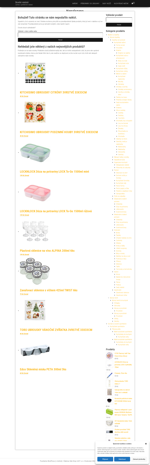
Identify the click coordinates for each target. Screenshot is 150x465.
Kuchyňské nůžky (121, 69)
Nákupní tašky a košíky (121, 157)
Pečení (116, 170)
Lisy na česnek (123, 123)
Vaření (75, 3)
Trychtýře (121, 118)
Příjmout (105, 459)
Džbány (118, 243)
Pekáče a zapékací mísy (124, 191)
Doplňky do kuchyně (118, 40)
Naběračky (121, 149)
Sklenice (119, 264)
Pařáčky (120, 115)
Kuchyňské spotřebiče (117, 326)
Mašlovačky (122, 147)
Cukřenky (119, 240)
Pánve (118, 282)
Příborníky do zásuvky (90, 3)
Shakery (118, 108)
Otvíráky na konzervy (125, 89)
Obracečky (121, 152)
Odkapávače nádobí (122, 165)
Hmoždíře (119, 48)
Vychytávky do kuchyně (124, 334)
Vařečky (120, 155)
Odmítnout (122, 459)
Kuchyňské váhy (123, 337)
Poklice (118, 285)
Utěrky (116, 319)
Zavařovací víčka (121, 295)
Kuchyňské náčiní (121, 3)
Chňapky (117, 303)
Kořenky (118, 251)
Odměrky (121, 84)
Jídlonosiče (120, 209)
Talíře (118, 266)
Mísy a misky (120, 253)
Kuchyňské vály (121, 183)
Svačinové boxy (121, 212)
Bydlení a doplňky (113, 35)
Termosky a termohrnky (124, 269)
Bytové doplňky (115, 37)
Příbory (118, 261)
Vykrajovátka (120, 194)
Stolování (117, 230)
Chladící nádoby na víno (124, 238)
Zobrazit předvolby (139, 459)
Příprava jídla (116, 329)
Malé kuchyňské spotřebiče (123, 332)
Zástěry (116, 321)
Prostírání (119, 311)
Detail (26, 96)
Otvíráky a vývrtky (122, 87)
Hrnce (118, 274)
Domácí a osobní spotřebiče (117, 324)
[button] (146, 444)
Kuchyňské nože (123, 63)
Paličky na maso (121, 97)
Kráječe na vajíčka (124, 53)
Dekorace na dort (121, 173)
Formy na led (120, 45)
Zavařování (117, 290)
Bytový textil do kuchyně (120, 300)
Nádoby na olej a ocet (123, 256)
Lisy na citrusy (123, 126)
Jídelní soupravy (121, 248)
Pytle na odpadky (119, 196)
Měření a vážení (121, 74)
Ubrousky (117, 306)
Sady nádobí (120, 287)
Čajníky (118, 235)
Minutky (120, 82)
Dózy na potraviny (122, 207)
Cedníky (120, 113)
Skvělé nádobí (22, 2)
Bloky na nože (122, 61)
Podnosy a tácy (121, 259)
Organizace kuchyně (120, 162)
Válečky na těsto (121, 139)
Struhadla (121, 136)
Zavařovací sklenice (122, 293)
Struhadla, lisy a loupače (124, 121)
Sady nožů (106, 3)
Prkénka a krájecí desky (124, 100)
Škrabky (120, 128)
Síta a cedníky (120, 110)
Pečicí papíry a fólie (122, 188)
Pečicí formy (120, 186)
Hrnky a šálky (120, 246)
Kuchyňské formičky (122, 181)
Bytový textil (114, 298)
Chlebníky (119, 204)
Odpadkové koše (119, 160)
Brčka (118, 233)
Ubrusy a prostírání (120, 308)
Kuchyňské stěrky (122, 71)
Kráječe (118, 50)
